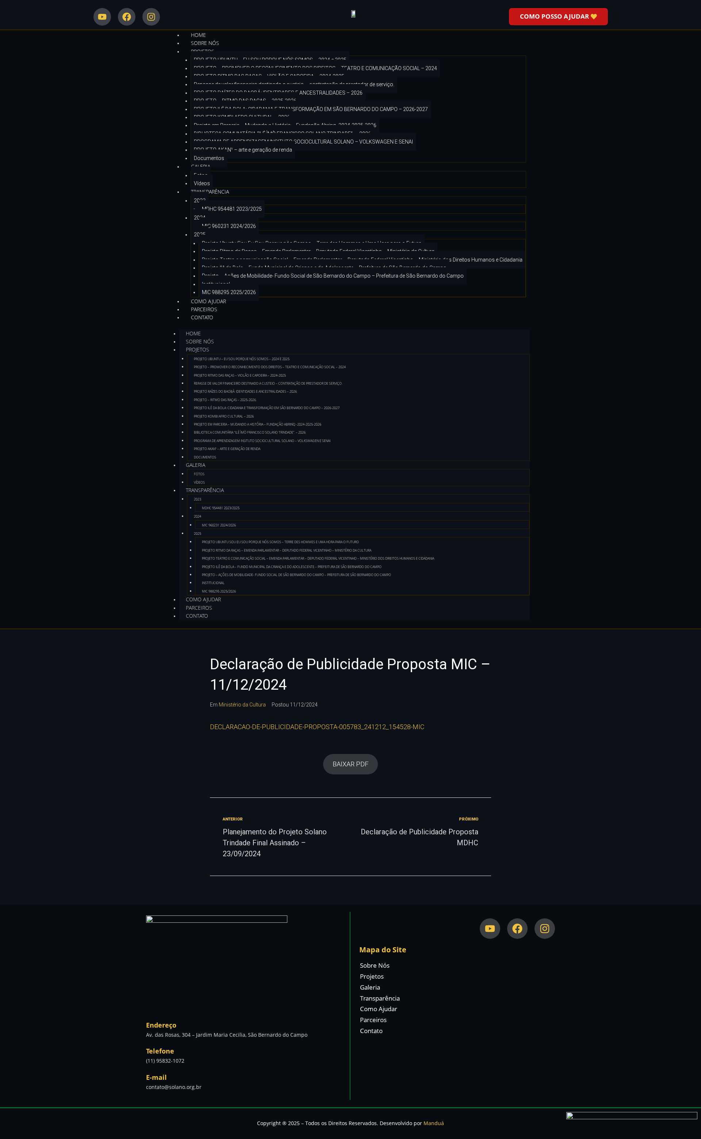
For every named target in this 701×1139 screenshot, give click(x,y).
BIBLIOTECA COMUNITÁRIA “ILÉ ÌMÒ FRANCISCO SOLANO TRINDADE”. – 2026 (250, 432)
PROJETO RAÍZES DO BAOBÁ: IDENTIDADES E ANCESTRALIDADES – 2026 (245, 391)
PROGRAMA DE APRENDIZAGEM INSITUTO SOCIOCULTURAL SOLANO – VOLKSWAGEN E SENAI (303, 142)
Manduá (434, 1123)
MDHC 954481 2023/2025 (232, 209)
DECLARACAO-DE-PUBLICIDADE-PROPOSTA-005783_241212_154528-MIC (317, 727)
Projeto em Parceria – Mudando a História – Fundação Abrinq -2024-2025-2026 (257, 424)
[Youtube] (102, 17)
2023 (197, 499)
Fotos (199, 474)
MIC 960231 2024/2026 (229, 226)
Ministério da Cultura (242, 705)
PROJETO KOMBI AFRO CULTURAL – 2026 (224, 416)
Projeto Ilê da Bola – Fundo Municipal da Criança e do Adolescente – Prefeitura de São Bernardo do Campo (292, 566)
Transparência (210, 191)
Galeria (195, 464)
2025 (197, 533)
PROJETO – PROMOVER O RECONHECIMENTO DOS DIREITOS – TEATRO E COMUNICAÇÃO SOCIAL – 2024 (270, 367)
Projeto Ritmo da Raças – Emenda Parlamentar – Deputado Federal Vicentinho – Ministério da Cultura (286, 550)
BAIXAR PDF (350, 764)
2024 (197, 516)
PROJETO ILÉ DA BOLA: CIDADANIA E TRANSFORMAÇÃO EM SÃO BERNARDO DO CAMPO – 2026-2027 (311, 109)
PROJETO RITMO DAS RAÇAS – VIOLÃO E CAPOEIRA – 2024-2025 (240, 375)
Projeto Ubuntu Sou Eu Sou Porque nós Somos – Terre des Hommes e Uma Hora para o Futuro (280, 542)
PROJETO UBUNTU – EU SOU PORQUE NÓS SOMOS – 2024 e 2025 (242, 359)
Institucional (213, 582)
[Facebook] (126, 17)
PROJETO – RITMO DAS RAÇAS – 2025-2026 (225, 399)
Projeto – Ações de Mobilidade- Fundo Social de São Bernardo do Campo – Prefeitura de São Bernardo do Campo (333, 276)
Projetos (197, 349)
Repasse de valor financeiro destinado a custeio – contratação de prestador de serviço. (268, 383)
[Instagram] (151, 17)
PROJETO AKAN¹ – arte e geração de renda (243, 150)
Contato (202, 317)
